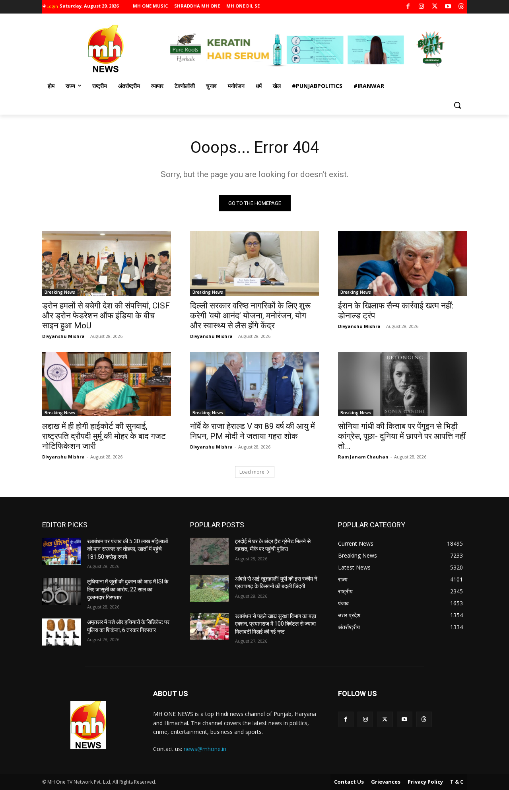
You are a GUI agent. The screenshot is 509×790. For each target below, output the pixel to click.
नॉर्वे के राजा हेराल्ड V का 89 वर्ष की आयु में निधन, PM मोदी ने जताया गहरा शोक (252, 431)
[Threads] (461, 7)
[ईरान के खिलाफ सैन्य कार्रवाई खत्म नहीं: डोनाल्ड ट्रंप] (402, 263)
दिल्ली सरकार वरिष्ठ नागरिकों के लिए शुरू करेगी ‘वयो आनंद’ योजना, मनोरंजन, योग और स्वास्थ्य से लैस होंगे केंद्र (250, 315)
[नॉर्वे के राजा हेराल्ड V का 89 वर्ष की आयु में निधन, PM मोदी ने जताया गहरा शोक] (254, 384)
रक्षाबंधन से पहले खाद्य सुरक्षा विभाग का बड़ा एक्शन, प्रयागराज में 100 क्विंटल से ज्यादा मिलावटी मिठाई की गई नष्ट (275, 624)
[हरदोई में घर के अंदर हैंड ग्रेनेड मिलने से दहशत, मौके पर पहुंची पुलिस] (209, 551)
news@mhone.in (205, 749)
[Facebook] (408, 7)
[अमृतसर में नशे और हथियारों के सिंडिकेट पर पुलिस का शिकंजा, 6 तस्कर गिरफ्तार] (61, 632)
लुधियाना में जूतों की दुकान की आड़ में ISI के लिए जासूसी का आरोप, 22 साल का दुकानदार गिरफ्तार (127, 589)
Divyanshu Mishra (63, 336)
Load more (251, 471)
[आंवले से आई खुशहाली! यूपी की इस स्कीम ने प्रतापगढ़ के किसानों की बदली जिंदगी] (209, 588)
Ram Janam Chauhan (363, 457)
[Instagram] (421, 7)
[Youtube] (448, 7)
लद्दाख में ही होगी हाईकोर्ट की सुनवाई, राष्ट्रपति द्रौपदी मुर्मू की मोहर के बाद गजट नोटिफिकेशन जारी (104, 436)
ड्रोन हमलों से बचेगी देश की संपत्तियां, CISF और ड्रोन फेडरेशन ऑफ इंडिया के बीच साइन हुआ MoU (106, 315)
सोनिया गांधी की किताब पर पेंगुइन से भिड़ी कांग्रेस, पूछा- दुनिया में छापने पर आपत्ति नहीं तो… (402, 436)
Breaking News (60, 292)
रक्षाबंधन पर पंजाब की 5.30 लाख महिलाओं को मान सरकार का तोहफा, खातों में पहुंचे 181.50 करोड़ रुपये (127, 549)
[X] (435, 7)
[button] (457, 105)
